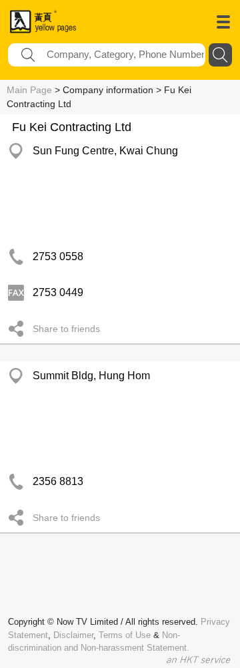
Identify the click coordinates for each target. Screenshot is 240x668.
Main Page (29, 89)
